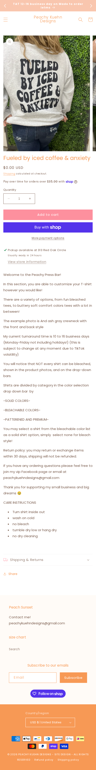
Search (14, 649)
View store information (27, 262)
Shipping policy (68, 760)
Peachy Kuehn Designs (34, 754)
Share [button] (12, 574)
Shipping (9, 173)
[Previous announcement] (5, 6)
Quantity (9, 190)
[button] (5, 20)
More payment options (48, 238)
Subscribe (73, 677)
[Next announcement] (91, 6)
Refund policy (43, 760)
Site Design (62, 754)
